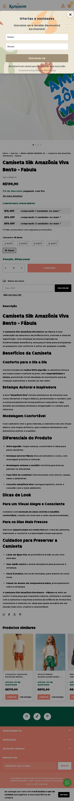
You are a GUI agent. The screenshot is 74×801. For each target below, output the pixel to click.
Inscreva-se (37, 58)
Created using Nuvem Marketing (37, 70)
